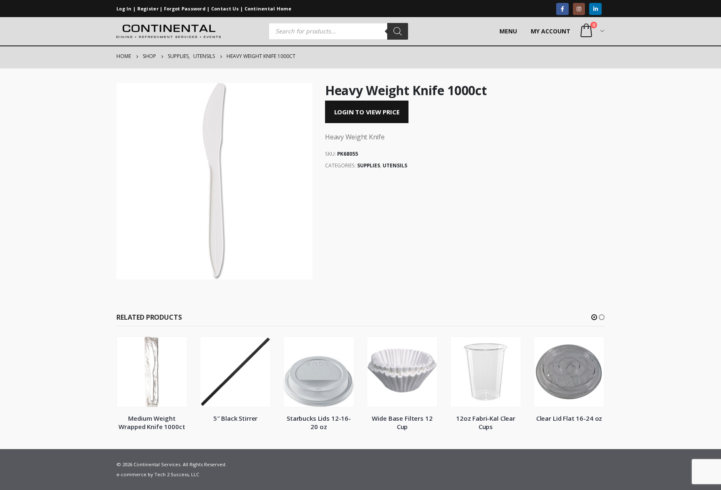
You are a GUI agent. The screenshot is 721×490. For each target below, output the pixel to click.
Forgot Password (185, 8)
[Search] (397, 31)
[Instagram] (579, 9)
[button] (594, 317)
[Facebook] (562, 9)
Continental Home (268, 8)
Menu (508, 31)
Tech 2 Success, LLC (176, 474)
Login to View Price (367, 112)
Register (148, 8)
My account (550, 31)
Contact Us (225, 8)
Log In (124, 8)
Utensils (395, 165)
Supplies (368, 165)
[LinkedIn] (595, 9)
